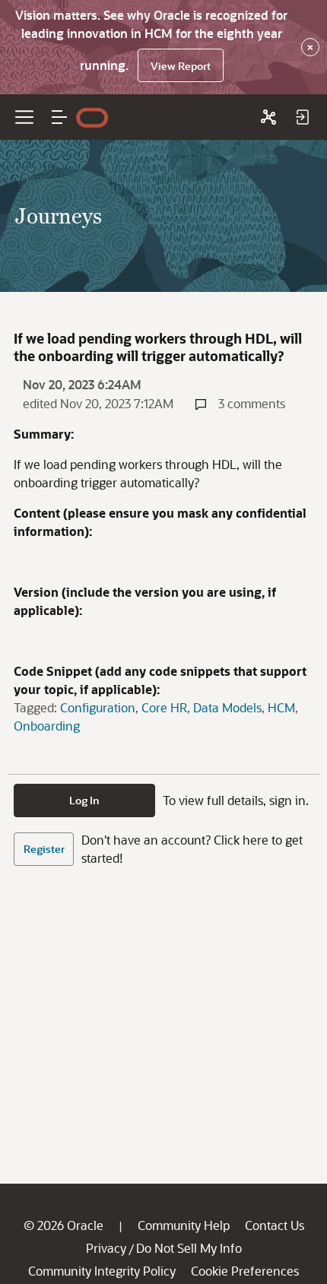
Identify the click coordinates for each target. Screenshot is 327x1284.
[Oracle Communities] (268, 117)
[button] (59, 117)
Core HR (164, 707)
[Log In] (302, 117)
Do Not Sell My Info (189, 1248)
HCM (281, 707)
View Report (181, 66)
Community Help (184, 1225)
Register (44, 849)
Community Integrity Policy (102, 1271)
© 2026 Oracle (63, 1225)
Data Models (227, 707)
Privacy (106, 1248)
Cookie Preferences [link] (245, 1271)
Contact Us (274, 1225)
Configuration (97, 707)
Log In (84, 800)
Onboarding (47, 726)
